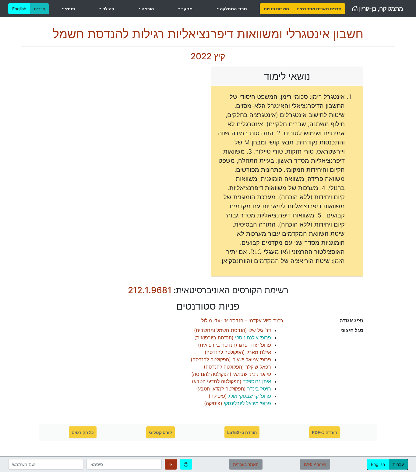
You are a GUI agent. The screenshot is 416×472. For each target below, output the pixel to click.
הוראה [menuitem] (147, 8)
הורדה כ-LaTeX (242, 432)
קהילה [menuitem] (107, 8)
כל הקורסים (83, 432)
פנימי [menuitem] (69, 8)
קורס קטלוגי (160, 432)
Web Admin (315, 464)
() (232, 330)
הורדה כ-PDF (324, 432)
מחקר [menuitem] (186, 8)
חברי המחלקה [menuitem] (233, 8)
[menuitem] (276, 8)
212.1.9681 (149, 290)
